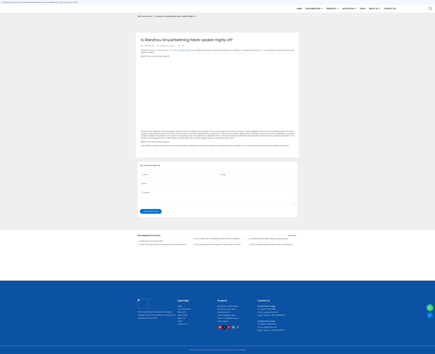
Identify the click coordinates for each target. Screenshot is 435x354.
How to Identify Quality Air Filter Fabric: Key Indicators (271, 244)
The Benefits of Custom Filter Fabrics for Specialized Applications (151, 241)
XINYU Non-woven (145, 16)
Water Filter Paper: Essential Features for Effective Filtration (162, 244)
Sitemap (242, 350)
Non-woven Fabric (161, 50)
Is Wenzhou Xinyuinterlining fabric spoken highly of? (175, 16)
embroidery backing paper (176, 133)
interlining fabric (184, 50)
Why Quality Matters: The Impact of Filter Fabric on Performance (218, 244)
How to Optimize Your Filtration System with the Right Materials (218, 239)
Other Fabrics (223, 321)
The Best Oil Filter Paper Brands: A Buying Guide (268, 239)
